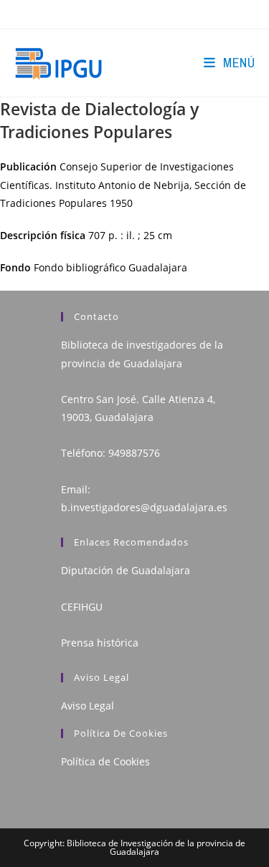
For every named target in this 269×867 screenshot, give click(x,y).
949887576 (134, 453)
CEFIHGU (82, 607)
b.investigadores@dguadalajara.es (144, 507)
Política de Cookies (105, 761)
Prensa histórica (99, 642)
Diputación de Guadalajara (125, 570)
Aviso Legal (87, 705)
